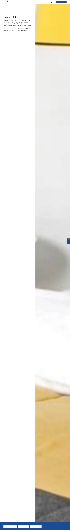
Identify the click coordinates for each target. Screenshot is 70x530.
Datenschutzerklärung (51, 524)
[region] (35, 526)
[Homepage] (7, 3)
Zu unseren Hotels (7, 35)
